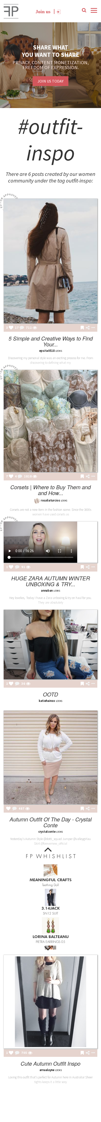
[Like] (11, 328)
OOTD (50, 694)
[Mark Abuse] (92, 328)
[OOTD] (50, 644)
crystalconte (46, 831)
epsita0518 (47, 351)
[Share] (87, 328)
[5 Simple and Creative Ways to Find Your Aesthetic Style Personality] (50, 261)
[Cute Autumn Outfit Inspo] (50, 1002)
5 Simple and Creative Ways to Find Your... (51, 341)
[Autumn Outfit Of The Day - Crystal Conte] (50, 757)
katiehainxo (47, 701)
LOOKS (64, 500)
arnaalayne (46, 1070)
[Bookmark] (82, 328)
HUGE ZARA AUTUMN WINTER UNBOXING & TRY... (50, 581)
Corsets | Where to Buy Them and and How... (50, 490)
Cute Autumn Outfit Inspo (50, 1063)
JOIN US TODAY (50, 81)
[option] (50, 874)
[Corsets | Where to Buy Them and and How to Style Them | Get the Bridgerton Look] (50, 421)
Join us (43, 11)
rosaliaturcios (50, 500)
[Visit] (35, 328)
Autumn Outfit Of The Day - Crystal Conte (51, 822)
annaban (47, 590)
